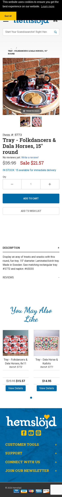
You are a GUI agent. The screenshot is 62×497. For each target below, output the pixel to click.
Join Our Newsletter (27, 470)
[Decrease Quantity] (12, 184)
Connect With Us (22, 462)
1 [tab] (31, 398)
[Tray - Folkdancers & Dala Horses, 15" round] (25, 121)
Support (13, 453)
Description (11, 247)
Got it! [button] (8, 16)
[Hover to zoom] (31, 86)
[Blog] (38, 433)
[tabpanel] (15, 361)
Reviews (8, 277)
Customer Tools (22, 444)
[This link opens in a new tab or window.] (23, 433)
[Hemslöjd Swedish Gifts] (31, 421)
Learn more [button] (47, 6)
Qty (4, 177)
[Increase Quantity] (50, 184)
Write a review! (30, 157)
